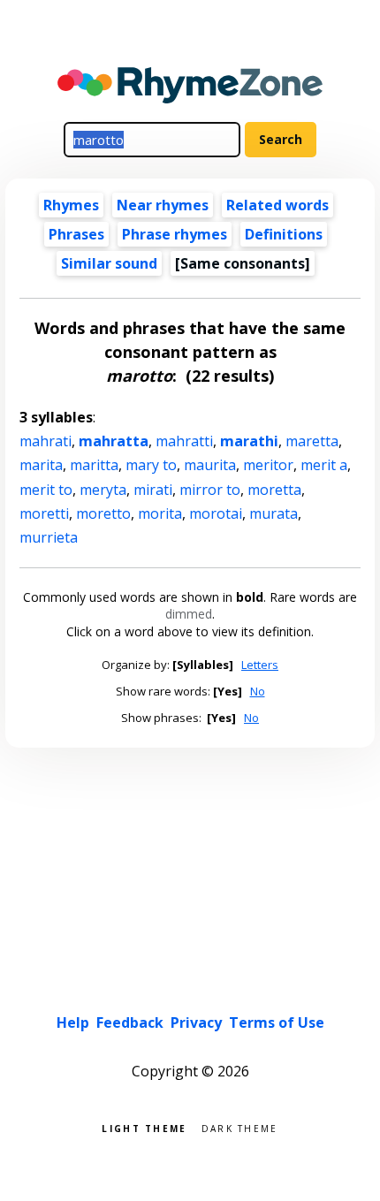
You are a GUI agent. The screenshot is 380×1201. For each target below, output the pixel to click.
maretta (311, 441)
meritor (268, 465)
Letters (259, 665)
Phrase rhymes (174, 234)
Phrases (76, 234)
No (257, 691)
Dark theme (239, 1127)
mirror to (209, 489)
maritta (94, 465)
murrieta (48, 537)
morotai (215, 513)
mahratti (184, 441)
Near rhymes (163, 205)
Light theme (144, 1127)
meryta (103, 489)
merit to (45, 489)
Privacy (196, 1022)
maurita (210, 465)
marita (41, 465)
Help (73, 1022)
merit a (323, 465)
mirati (152, 489)
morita (160, 513)
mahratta (113, 441)
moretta (274, 489)
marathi (249, 441)
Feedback (129, 1022)
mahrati (45, 441)
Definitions (284, 234)
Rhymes (71, 205)
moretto (103, 513)
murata (273, 513)
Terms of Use (276, 1022)
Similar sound (109, 263)
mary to (151, 465)
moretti (44, 513)
